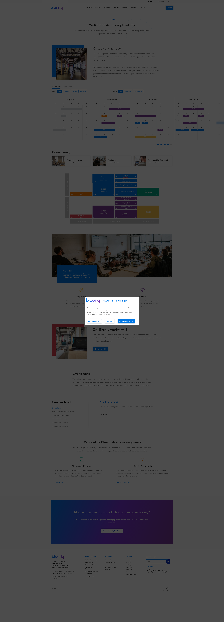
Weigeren (110, 321)
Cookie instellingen (94, 321)
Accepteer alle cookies (126, 321)
